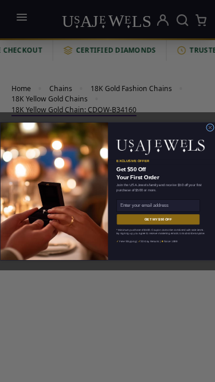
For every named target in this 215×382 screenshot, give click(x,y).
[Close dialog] (209, 127)
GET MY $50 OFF (157, 218)
